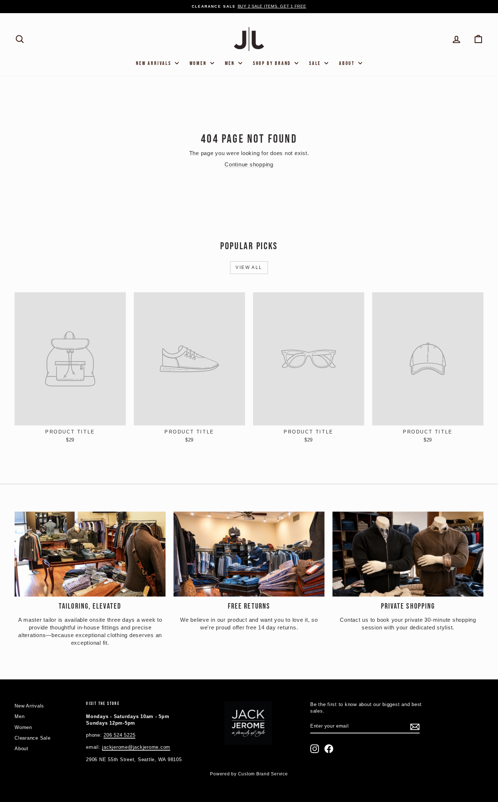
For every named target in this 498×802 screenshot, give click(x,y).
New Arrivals (154, 63)
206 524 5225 (119, 735)
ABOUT (348, 63)
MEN (231, 63)
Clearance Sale (33, 738)
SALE (316, 63)
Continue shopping (249, 164)
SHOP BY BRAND (273, 63)
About (21, 748)
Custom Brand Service (263, 773)
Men (19, 716)
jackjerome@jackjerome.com (136, 747)
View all (249, 267)
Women (199, 63)
